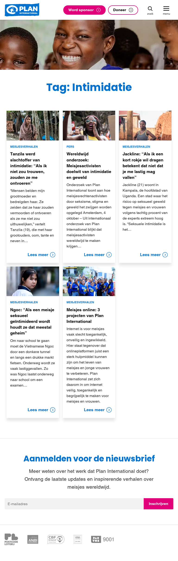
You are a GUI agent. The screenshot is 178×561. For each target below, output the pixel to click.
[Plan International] (22, 10)
